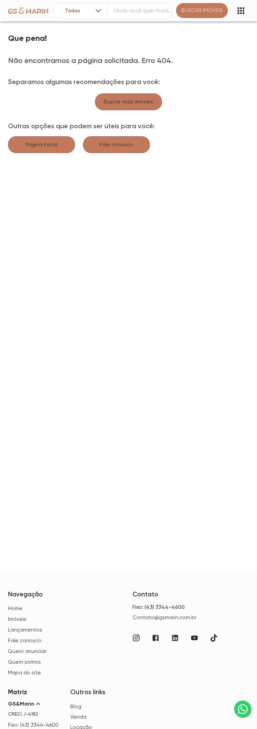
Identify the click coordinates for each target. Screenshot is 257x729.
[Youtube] (194, 638)
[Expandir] (98, 10)
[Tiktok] (214, 638)
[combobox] (84, 11)
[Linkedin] (175, 638)
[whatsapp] (242, 709)
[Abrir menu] (241, 10)
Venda (78, 717)
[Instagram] (136, 638)
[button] (35, 704)
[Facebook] (156, 638)
